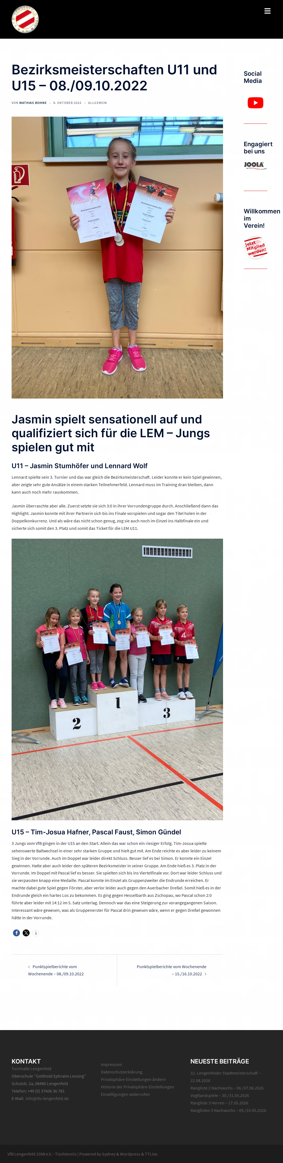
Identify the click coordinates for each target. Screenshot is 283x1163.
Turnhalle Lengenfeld (31, 1068)
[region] (256, 103)
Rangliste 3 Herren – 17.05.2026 (219, 1103)
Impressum (111, 1064)
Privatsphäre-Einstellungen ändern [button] (133, 1079)
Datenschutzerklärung (121, 1072)
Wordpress (130, 1154)
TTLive (151, 1154)
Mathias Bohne (33, 103)
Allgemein (97, 103)
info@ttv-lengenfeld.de (47, 1098)
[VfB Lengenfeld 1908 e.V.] (25, 19)
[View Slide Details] (256, 103)
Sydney (109, 1154)
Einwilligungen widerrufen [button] (125, 1094)
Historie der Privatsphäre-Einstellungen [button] (137, 1086)
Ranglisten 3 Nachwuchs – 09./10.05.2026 (228, 1110)
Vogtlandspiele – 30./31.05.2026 (219, 1095)
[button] (16, 932)
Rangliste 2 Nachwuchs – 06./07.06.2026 (227, 1088)
